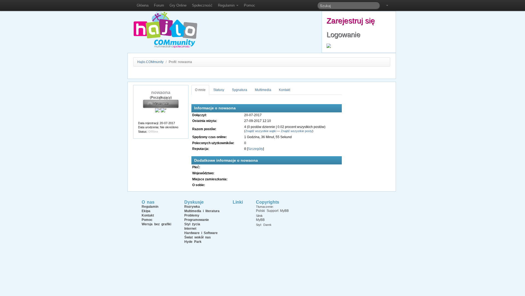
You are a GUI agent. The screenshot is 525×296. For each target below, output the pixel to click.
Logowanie (343, 34)
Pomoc (249, 5)
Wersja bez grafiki (156, 224)
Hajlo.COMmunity (150, 62)
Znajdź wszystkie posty (296, 131)
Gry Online (178, 5)
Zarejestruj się (350, 20)
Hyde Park (193, 242)
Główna (142, 5)
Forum (159, 5)
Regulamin (227, 5)
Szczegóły (255, 149)
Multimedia (263, 90)
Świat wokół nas (197, 237)
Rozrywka (192, 207)
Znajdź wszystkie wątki (260, 131)
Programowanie (196, 220)
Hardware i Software (201, 233)
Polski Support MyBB (272, 211)
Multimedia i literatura (202, 211)
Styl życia (192, 224)
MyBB (260, 220)
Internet (190, 228)
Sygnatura (239, 90)
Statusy (218, 90)
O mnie (200, 90)
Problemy (191, 215)
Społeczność (202, 5)
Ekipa (146, 211)
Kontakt (284, 90)
